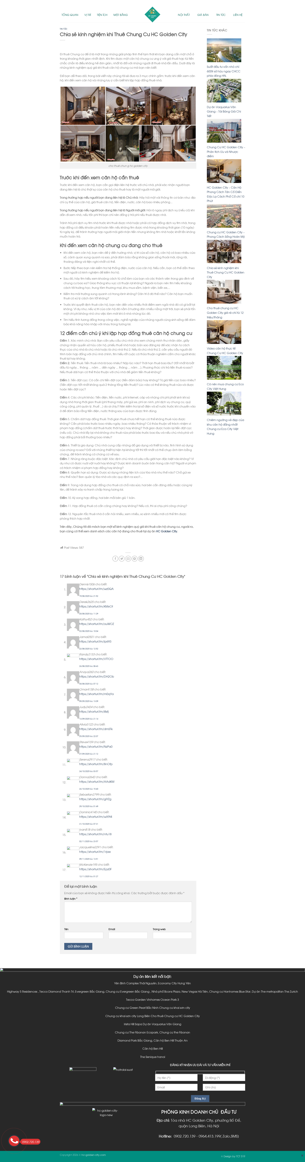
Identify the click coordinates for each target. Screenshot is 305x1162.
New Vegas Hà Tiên (195, 991)
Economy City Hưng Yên (174, 983)
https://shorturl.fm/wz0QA (96, 589)
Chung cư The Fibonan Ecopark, (137, 1032)
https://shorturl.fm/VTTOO (96, 659)
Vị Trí (87, 14)
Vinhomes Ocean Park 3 (162, 999)
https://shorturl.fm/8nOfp (96, 764)
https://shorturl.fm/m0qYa (96, 694)
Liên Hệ (238, 14)
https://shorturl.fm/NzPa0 (95, 746)
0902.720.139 (31, 1142)
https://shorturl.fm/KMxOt (96, 606)
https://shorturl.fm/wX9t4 (95, 816)
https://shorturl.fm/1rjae (95, 851)
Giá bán (203, 14)
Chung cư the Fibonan (174, 1032)
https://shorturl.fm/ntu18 (95, 834)
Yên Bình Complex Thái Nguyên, (136, 983)
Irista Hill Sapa (133, 1024)
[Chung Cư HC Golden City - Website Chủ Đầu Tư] (152, 15)
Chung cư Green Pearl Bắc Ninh (137, 1007)
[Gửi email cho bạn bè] (128, 559)
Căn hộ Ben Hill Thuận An (171, 1040)
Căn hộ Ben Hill (152, 1048)
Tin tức (221, 14)
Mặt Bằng (120, 14)
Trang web (159, 929)
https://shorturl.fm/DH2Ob (96, 676)
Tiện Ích (102, 14)
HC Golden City (166, 531)
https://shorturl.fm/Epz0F (95, 869)
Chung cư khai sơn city (174, 1007)
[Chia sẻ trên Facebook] (115, 559)
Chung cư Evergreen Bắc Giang (127, 991)
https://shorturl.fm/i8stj (94, 711)
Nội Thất (184, 14)
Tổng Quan (70, 14)
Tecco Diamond (50, 991)
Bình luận (70, 898)
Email (112, 929)
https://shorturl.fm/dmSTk (96, 729)
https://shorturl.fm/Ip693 (95, 641)
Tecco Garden (136, 999)
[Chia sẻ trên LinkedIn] (141, 559)
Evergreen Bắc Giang (89, 991)
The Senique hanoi (152, 1057)
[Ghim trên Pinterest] (134, 559)
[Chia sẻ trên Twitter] (122, 559)
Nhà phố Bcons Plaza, (166, 991)
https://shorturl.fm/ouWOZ (96, 624)
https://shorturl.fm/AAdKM (96, 781)
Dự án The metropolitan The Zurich (275, 991)
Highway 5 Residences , (23, 991)
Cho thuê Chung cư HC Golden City (175, 1016)
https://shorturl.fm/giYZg (95, 799)
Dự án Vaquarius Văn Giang (162, 1024)
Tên (66, 929)
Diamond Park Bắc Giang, (136, 1040)
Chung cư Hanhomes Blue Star (229, 991)
